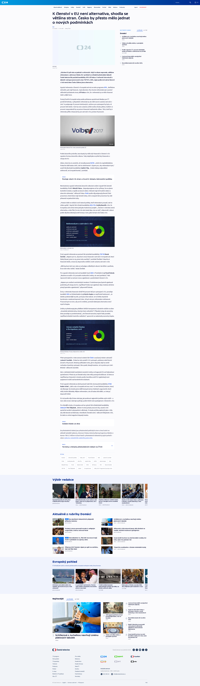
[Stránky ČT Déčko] (103, 661)
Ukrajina (66, 7)
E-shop (54, 671)
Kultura (115, 7)
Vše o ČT (54, 676)
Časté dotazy (78, 674)
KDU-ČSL (93, 205)
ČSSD (63, 461)
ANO (99, 457)
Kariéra (77, 669)
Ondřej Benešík (71, 461)
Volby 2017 (82, 457)
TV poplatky (55, 661)
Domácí (78, 7)
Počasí (104, 7)
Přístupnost (81, 682)
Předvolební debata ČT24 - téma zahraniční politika (72, 147)
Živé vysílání (55, 659)
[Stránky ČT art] (118, 661)
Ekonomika (97, 7)
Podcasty (122, 7)
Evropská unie (87, 468)
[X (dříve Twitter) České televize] (143, 650)
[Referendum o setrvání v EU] (87, 231)
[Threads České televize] (146, 650)
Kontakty (77, 676)
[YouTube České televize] (140, 650)
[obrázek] (83, 47)
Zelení (79, 468)
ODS (110, 461)
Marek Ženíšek (108, 465)
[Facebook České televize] (137, 650)
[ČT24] (5, 2)
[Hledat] (190, 2)
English (64, 682)
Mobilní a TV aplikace (58, 674)
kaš (53, 27)
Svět (84, 7)
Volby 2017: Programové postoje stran (103, 468)
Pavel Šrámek (91, 457)
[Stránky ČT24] (104, 656)
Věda (109, 7)
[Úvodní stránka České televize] (61, 650)
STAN (110, 384)
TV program (55, 656)
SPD (101, 465)
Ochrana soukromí (72, 682)
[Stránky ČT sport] (119, 656)
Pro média (77, 656)
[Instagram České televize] (133, 650)
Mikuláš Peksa (65, 465)
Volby (72, 7)
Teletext (54, 664)
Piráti (87, 193)
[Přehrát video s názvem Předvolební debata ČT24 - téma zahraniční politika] (87, 131)
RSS (147, 682)
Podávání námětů (79, 671)
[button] (87, 131)
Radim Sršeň (80, 465)
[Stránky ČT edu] (134, 661)
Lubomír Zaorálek (107, 457)
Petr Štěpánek (71, 468)
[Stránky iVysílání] (135, 656)
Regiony (89, 7)
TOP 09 (102, 254)
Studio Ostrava (79, 664)
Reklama (77, 659)
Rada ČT (77, 666)
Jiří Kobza (94, 465)
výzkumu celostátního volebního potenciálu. (78, 438)
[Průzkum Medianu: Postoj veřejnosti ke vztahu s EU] (87, 335)
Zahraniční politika (72, 457)
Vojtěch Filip (88, 461)
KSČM (95, 461)
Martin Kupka (103, 461)
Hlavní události (58, 7)
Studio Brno (78, 661)
